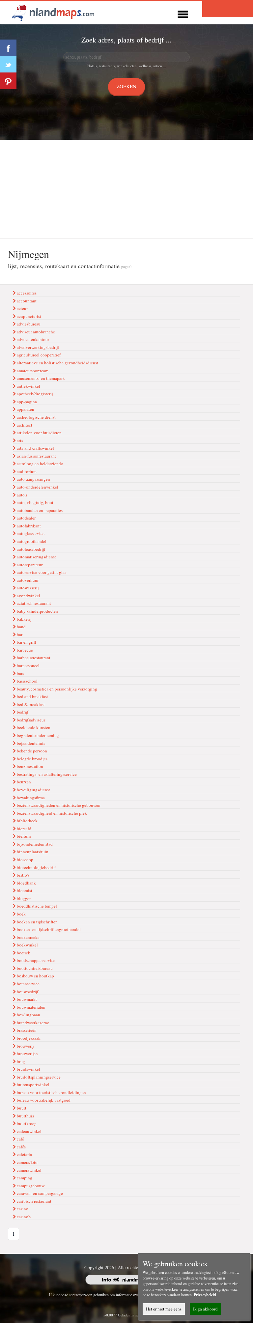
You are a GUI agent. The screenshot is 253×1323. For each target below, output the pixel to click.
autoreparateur (29, 565)
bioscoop (24, 859)
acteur (22, 308)
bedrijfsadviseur (30, 720)
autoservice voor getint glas (41, 572)
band (21, 627)
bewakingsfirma (30, 798)
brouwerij (25, 1046)
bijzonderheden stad (34, 844)
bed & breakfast (30, 704)
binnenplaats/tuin (32, 852)
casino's (23, 1217)
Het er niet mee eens (164, 1309)
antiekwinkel (28, 386)
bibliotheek (27, 821)
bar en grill (26, 642)
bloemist (24, 890)
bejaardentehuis (30, 743)
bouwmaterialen (30, 1007)
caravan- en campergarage (39, 1193)
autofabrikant (28, 526)
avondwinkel (28, 596)
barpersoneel (28, 665)
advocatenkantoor (32, 339)
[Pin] (8, 80)
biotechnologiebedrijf (36, 867)
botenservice (28, 984)
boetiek (23, 953)
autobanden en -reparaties (39, 510)
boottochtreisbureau (34, 968)
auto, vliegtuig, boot (34, 502)
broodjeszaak (28, 1038)
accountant (26, 301)
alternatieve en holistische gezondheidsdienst (57, 363)
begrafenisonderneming (37, 735)
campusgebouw (30, 1186)
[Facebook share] (8, 48)
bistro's (22, 875)
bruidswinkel (28, 1069)
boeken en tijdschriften (37, 922)
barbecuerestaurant (33, 658)
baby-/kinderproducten (37, 611)
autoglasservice (30, 533)
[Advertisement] (126, 189)
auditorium (26, 471)
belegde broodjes (31, 759)
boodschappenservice (35, 960)
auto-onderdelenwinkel (37, 487)
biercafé (23, 828)
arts (19, 440)
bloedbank (26, 883)
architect (24, 425)
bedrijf (22, 712)
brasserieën (26, 1030)
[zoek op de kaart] (53, 12)
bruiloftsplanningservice (38, 1077)
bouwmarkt (26, 999)
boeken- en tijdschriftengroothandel (48, 929)
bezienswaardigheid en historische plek (51, 813)
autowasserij (27, 588)
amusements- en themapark (40, 378)
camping (24, 1178)
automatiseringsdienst (36, 557)
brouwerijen (27, 1053)
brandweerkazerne (32, 1023)
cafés (21, 1147)
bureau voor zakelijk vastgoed (43, 1100)
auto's (21, 495)
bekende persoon (31, 751)
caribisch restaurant (33, 1201)
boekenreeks (27, 937)
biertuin (23, 836)
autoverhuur (27, 580)
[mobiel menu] (183, 13)
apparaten (25, 409)
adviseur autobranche (35, 332)
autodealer (26, 518)
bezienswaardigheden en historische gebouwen (58, 805)
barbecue (24, 650)
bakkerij (23, 619)
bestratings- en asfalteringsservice (46, 774)
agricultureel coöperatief (38, 355)
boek (21, 914)
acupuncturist (28, 316)
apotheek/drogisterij (34, 394)
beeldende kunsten (33, 727)
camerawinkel (29, 1170)
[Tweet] (8, 64)
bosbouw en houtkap (35, 976)
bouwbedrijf (27, 992)
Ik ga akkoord (205, 1309)
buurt (21, 1108)
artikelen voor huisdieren (39, 433)
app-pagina (26, 402)
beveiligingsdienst (33, 790)
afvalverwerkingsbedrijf (37, 347)
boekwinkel (27, 945)
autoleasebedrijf (30, 549)
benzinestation (29, 766)
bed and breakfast (32, 696)
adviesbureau (28, 324)
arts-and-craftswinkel (35, 448)
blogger (23, 898)
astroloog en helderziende (39, 463)
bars (20, 673)
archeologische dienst (36, 417)
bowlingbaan (28, 1015)
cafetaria (24, 1154)
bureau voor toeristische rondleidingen (51, 1092)
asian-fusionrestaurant (36, 456)
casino (22, 1209)
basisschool (27, 681)
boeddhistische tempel (36, 906)
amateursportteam (32, 371)
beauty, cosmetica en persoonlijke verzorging (56, 689)
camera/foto (27, 1162)
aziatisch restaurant (33, 603)
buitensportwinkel (32, 1084)
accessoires (26, 293)
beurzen (23, 782)
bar (19, 634)
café (20, 1139)
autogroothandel (31, 541)
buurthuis (25, 1116)
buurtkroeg (26, 1123)
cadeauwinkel (29, 1131)
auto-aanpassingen (33, 479)
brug (20, 1061)
